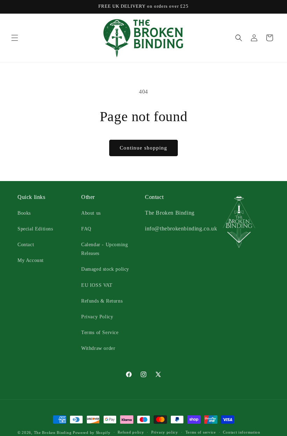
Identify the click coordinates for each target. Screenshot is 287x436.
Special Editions (35, 228)
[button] (14, 38)
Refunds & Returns (101, 301)
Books (24, 213)
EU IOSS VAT (97, 285)
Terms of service (201, 432)
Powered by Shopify (92, 432)
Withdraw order (98, 348)
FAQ (86, 228)
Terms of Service (100, 332)
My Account (31, 260)
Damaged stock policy (105, 269)
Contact (26, 244)
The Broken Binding (53, 432)
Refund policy (131, 432)
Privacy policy (164, 432)
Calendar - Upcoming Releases (104, 249)
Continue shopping (143, 148)
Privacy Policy (97, 316)
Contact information (241, 432)
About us (91, 213)
